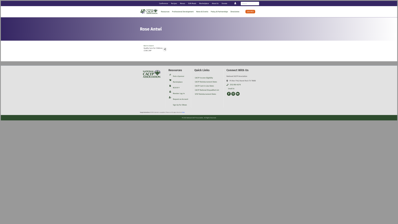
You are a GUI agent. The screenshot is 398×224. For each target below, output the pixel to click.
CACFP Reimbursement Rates (206, 82)
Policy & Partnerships (219, 12)
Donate (224, 3)
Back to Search (149, 46)
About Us (215, 3)
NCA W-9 (176, 88)
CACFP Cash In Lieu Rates (204, 86)
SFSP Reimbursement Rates (205, 94)
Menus (182, 3)
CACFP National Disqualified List (207, 90)
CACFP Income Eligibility (204, 78)
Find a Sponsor (178, 76)
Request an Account (180, 99)
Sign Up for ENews (180, 105)
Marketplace (204, 3)
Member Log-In (179, 93)
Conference (163, 3)
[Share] (165, 49)
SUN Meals (192, 3)
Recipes (174, 3)
